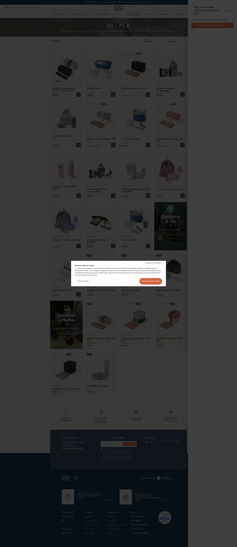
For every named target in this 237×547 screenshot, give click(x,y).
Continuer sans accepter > (154, 263)
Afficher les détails (83, 281)
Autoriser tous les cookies (151, 281)
